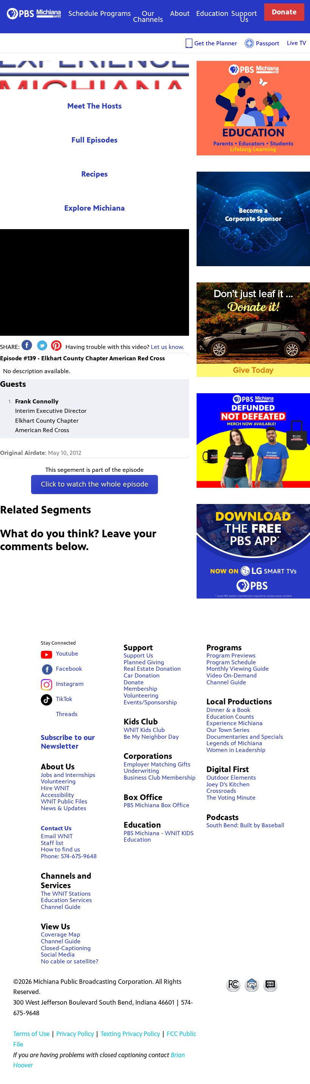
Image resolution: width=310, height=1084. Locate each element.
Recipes (94, 174)
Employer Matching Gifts (157, 764)
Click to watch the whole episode (95, 484)
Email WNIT (57, 836)
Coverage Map (60, 934)
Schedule (83, 13)
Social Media (58, 954)
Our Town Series (228, 730)
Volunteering (58, 781)
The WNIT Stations (66, 893)
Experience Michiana (94, 75)
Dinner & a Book (228, 709)
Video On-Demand (231, 675)
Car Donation (142, 675)
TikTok (64, 699)
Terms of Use (31, 1033)
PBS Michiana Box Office (156, 805)
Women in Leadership (235, 750)
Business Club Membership (159, 777)
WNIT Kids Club (144, 730)
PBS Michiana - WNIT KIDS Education (159, 837)
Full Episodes (94, 140)
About (180, 13)
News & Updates (63, 808)
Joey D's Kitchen (228, 784)
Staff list (52, 843)
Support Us (244, 16)
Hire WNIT (55, 788)
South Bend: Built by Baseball (245, 825)
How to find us (60, 849)
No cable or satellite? (69, 961)
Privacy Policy (75, 1033)
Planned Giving (144, 662)
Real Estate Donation (152, 668)
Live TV (296, 43)
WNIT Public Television (33, 13)
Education (212, 13)
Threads (67, 714)
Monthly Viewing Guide (237, 668)
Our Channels (148, 16)
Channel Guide (61, 906)
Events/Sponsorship (150, 702)
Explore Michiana (94, 208)
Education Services (66, 900)
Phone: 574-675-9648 (69, 856)
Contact (251, 984)
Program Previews (231, 655)
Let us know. (167, 346)
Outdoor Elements (231, 777)
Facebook (69, 668)
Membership (140, 688)
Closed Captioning (270, 984)
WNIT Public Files (64, 801)
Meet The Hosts (94, 106)
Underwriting (141, 770)
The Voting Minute (231, 797)
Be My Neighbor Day (151, 736)
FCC (232, 984)
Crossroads (221, 790)
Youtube (67, 653)
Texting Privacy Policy (130, 1033)
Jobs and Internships (68, 774)
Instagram (70, 683)
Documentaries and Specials (244, 736)
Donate (284, 12)
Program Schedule (231, 662)
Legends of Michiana (234, 743)
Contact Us (56, 828)
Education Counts (230, 716)
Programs (115, 13)
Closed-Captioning (66, 948)
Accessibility (57, 795)
